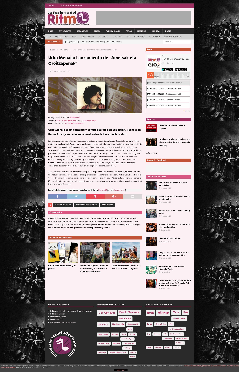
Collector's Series (103, 343)
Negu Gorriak (103, 334)
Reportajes (82, 31)
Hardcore (157, 334)
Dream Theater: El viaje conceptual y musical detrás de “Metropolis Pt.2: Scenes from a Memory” (175, 283)
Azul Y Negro (127, 348)
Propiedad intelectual (58, 316)
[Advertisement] (146, 17)
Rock (49, 36)
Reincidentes (102, 352)
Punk (149, 324)
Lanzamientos (119, 190)
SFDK (130, 329)
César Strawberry (129, 343)
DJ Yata (115, 334)
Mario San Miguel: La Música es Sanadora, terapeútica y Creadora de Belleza (94, 268)
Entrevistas (65, 31)
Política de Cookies (57, 314)
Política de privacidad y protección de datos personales (71, 311)
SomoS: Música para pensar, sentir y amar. (174, 212)
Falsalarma (116, 343)
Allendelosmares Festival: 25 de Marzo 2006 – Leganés (126, 267)
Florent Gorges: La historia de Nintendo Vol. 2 (171, 268)
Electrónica (118, 36)
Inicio (50, 31)
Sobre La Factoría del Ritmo (71, 6)
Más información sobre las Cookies (63, 322)
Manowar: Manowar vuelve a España (172, 127)
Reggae (149, 347)
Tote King (133, 352)
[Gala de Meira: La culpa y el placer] (63, 252)
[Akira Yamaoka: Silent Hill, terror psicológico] (151, 185)
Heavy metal (179, 318)
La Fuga (132, 334)
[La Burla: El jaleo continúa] (151, 241)
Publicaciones (113, 31)
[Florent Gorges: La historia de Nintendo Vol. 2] (151, 269)
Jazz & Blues (104, 36)
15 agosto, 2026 (166, 241)
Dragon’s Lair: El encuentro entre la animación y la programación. (174, 254)
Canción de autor (89, 120)
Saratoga (132, 356)
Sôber (124, 334)
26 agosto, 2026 (166, 188)
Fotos (129, 31)
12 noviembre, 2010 (59, 71)
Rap (185, 312)
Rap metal (158, 347)
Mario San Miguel (127, 339)
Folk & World (139, 36)
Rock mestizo (168, 338)
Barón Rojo (125, 319)
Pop (128, 36)
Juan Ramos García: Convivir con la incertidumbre (174, 198)
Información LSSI (56, 319)
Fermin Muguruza (129, 312)
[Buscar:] (177, 42)
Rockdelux (103, 324)
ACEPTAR (120, 370)
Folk (165, 334)
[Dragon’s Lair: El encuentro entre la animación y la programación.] (151, 255)
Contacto (51, 6)
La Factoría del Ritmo (74, 123)
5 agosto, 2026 (165, 272)
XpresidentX (133, 324)
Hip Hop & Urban (61, 36)
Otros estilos (154, 36)
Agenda (156, 31)
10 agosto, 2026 (166, 258)
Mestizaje (168, 347)
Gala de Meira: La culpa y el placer (62, 267)
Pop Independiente (176, 334)
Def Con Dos (106, 312)
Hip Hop (163, 312)
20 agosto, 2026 (166, 216)
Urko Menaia (75, 117)
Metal (74, 36)
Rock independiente (177, 329)
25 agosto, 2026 (166, 202)
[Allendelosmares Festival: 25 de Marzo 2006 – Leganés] (127, 252)
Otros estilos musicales (66, 120)
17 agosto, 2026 (166, 230)
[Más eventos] (151, 153)
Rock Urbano (179, 343)
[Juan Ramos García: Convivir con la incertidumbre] (151, 199)
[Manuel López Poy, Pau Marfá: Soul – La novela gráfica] (151, 227)
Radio (168, 31)
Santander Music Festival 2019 (118, 352)
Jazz (148, 334)
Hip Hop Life (118, 324)
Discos (97, 31)
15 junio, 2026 (165, 288)
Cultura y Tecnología (173, 36)
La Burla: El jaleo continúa (170, 238)
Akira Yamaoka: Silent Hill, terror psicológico (173, 184)
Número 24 (102, 190)
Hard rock (177, 347)
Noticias (141, 31)
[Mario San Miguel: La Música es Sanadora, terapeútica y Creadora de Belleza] (95, 252)
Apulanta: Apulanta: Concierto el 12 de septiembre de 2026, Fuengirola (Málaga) (174, 142)
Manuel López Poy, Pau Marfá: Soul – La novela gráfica (174, 226)
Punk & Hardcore (88, 36)
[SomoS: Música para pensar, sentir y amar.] (151, 213)
